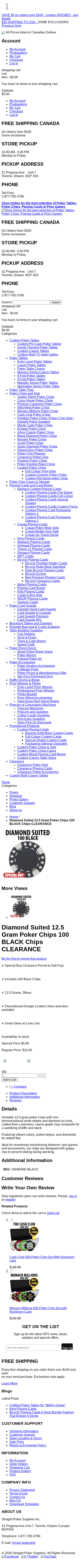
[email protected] (23, 1542)
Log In (13, 63)
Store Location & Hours (25, 1438)
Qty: (4, 1071)
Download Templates (24, 1504)
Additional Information (24, 1097)
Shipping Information (23, 1431)
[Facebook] (10, 1556)
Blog (12, 806)
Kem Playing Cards (23, 1408)
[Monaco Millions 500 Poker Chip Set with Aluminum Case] (24, 1301)
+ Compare (19, 1086)
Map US (15, 1500)
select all (53, 1213)
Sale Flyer (16, 1441)
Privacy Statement (22, 1490)
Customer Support (22, 803)
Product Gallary (20, 1471)
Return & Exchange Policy (27, 1445)
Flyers (13, 792)
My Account (17, 49)
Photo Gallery (19, 799)
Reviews (15, 1100)
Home (13, 816)
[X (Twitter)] (29, 1556)
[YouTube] (48, 1556)
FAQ (12, 1474)
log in (73, 1196)
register (10, 1199)
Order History (18, 1464)
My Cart (14, 56)
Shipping (15, 796)
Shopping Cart (19, 1467)
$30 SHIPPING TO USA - (20, 22)
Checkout (16, 60)
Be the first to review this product (24, 958)
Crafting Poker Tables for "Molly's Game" (37, 1405)
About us (15, 810)
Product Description (23, 1093)
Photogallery (18, 52)
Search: (7, 302)
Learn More (9, 1383)
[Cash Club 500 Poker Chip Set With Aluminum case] (24, 1250)
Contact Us (17, 1497)
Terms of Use (18, 1493)
